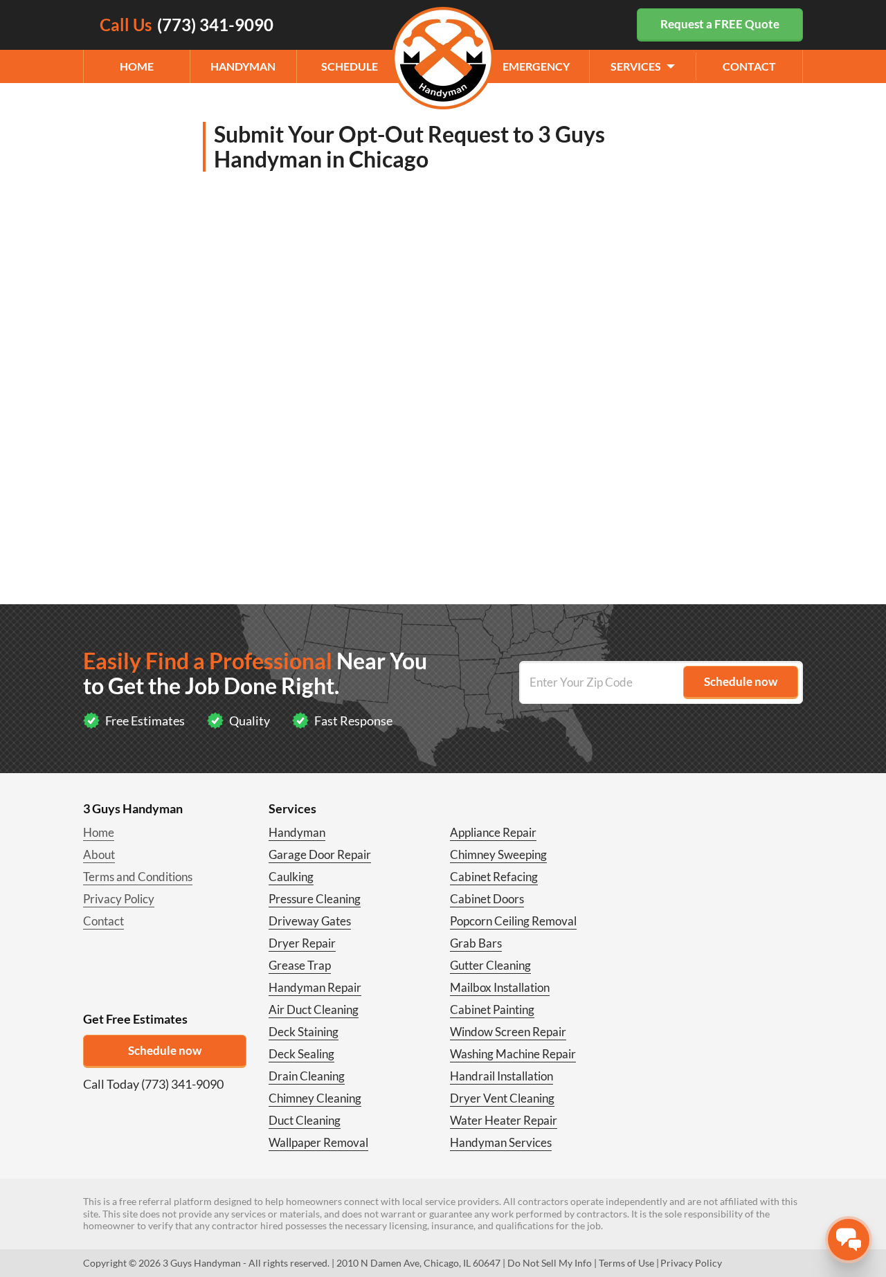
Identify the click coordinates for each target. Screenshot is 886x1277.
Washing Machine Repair (513, 1054)
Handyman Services (501, 1142)
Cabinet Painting (492, 1009)
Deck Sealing (301, 1054)
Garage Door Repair (320, 854)
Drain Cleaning (307, 1076)
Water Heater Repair (503, 1120)
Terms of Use (626, 1263)
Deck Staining (303, 1031)
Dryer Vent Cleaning (502, 1098)
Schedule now (164, 1050)
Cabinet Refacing (494, 876)
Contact (749, 66)
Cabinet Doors (487, 898)
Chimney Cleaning (315, 1098)
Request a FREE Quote (719, 24)
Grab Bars (476, 943)
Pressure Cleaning (315, 898)
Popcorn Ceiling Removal (513, 921)
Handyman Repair (315, 987)
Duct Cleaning (305, 1120)
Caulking (291, 876)
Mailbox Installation (500, 987)
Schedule (349, 66)
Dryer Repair (302, 943)
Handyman (242, 66)
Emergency (536, 66)
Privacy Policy (118, 898)
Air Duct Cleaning (314, 1009)
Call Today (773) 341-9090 (153, 1084)
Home (137, 66)
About (99, 854)
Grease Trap (300, 965)
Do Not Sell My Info (549, 1263)
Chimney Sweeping (498, 854)
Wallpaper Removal (318, 1142)
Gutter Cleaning (490, 965)
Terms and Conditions (137, 876)
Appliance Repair (493, 832)
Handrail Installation (501, 1076)
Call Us (186, 25)
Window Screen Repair (508, 1031)
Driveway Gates (310, 921)
